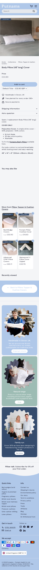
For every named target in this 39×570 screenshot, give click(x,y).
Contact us (25, 487)
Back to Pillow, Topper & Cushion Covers (21, 288)
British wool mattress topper (9, 503)
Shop (19, 402)
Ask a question (8, 113)
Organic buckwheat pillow (9, 493)
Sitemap (24, 514)
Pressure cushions (8, 509)
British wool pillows (9, 506)
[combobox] (19, 11)
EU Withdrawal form (28, 517)
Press (23, 503)
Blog (22, 511)
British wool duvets (9, 499)
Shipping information (11, 109)
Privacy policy (26, 501)
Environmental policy (28, 493)
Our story (19, 453)
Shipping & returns (19, 351)
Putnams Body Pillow (18, 142)
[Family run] (19, 424)
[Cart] (31, 6)
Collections (12, 62)
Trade (23, 506)
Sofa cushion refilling (9, 512)
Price (4, 74)
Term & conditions (27, 498)
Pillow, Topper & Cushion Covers (18, 63)
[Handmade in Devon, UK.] (19, 322)
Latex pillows (6, 514)
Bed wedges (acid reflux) (8, 488)
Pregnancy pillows (8, 496)
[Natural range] (19, 373)
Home (4, 62)
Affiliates (24, 509)
